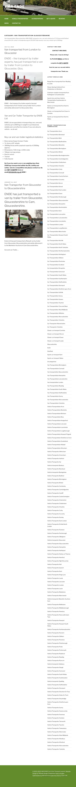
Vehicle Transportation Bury (55, 417)
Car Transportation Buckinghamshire (58, 155)
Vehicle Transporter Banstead (56, 469)
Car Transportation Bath (54, 138)
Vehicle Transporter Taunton (55, 725)
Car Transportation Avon (54, 131)
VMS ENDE (14, 6)
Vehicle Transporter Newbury (56, 611)
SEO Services (46, 775)
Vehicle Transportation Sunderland (57, 441)
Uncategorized (51, 361)
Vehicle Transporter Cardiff (55, 493)
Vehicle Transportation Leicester (57, 424)
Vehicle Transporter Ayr (54, 462)
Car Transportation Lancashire (56, 214)
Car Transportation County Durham (57, 176)
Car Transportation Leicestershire (57, 217)
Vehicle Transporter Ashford (55, 458)
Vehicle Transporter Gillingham (56, 536)
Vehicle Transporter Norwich (55, 633)
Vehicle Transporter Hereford (56, 557)
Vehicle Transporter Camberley (56, 486)
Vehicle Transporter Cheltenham (57, 503)
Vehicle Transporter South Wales (57, 674)
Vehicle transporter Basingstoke (56, 472)
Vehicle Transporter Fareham (56, 529)
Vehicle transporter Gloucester (56, 540)
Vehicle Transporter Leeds (55, 578)
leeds (49, 347)
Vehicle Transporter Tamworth (56, 721)
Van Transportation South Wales (56, 389)
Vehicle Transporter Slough (55, 667)
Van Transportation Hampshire (56, 375)
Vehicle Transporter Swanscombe (57, 711)
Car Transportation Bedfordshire (56, 141)
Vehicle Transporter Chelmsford (56, 500)
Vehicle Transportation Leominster (57, 427)
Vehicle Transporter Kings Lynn (56, 574)
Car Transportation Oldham (55, 258)
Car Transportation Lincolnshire (56, 221)
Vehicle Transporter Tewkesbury (56, 728)
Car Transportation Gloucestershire (57, 200)
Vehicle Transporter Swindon (55, 718)
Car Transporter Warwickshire (56, 323)
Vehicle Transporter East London (57, 521)
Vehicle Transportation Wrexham (57, 448)
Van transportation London (55, 382)
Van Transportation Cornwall (55, 368)
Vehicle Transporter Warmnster (56, 732)
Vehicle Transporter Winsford (56, 742)
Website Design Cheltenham (46, 773)
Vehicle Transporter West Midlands (57, 735)
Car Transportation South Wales (56, 275)
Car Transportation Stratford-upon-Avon (59, 289)
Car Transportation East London (56, 190)
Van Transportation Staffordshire (57, 393)
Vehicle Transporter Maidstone (56, 592)
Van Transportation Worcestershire (57, 399)
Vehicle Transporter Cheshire (56, 507)
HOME (6, 18)
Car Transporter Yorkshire (55, 327)
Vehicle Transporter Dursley (55, 517)
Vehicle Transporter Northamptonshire (58, 629)
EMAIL (60, 59)
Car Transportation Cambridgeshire (57, 159)
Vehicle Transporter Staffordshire (57, 684)
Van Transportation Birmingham (56, 365)
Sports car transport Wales (55, 358)
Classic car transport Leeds (55, 341)
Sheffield (50, 351)
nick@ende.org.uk (15, 172)
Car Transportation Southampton (57, 278)
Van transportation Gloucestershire (57, 372)
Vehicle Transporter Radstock (56, 653)
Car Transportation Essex (54, 193)
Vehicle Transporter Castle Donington (58, 496)
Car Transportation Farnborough (56, 197)
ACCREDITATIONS (37, 18)
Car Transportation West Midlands (57, 309)
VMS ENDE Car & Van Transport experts (53, 771)
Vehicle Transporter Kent (54, 571)
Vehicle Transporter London (55, 585)
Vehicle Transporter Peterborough (57, 643)
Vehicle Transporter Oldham (55, 636)
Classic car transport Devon (55, 334)
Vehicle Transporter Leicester (56, 581)
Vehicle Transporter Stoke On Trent (57, 695)
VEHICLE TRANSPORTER (20, 18)
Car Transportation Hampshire (56, 204)
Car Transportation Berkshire (56, 145)
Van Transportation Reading (55, 386)
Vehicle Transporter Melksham (56, 604)
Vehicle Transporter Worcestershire (57, 745)
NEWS (6, 23)
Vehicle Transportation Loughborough (58, 431)
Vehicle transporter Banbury (55, 465)
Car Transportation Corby (54, 169)
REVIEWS (62, 18)
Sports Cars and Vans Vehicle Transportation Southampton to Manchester (56, 100)
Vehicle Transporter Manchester (56, 595)
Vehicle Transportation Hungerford (57, 420)
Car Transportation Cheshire (55, 166)
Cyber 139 (64, 775)
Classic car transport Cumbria (56, 330)
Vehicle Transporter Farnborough (57, 533)
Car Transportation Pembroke (56, 261)
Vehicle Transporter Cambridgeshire (58, 489)
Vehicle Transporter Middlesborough (58, 608)
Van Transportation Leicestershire (57, 379)
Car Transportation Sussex (55, 299)
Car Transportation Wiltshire (55, 313)
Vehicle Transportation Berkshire (57, 410)
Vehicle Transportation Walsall (56, 444)
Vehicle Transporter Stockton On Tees (58, 691)
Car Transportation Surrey (55, 296)
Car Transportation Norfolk (55, 240)
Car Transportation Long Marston (57, 228)
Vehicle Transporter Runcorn (55, 660)
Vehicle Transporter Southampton (57, 678)
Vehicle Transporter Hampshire (56, 547)
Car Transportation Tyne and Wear (57, 306)
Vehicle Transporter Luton (55, 588)
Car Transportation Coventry (55, 179)
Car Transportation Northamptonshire (58, 251)
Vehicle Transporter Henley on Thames (58, 554)
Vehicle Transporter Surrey (55, 707)
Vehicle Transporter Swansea (56, 714)
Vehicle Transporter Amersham (56, 455)
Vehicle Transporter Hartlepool (56, 550)
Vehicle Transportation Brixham (56, 413)
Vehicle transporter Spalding (55, 681)
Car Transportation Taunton (55, 303)
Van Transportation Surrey (55, 396)
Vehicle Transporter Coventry (56, 514)
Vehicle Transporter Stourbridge (56, 698)
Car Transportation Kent (54, 211)
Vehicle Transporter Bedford (55, 476)
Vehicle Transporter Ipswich (55, 568)
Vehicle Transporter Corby (55, 510)
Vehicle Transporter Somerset (56, 671)
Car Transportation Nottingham (56, 254)
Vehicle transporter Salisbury (55, 664)
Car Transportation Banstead (56, 134)
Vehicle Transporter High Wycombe (57, 561)
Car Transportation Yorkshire (55, 320)
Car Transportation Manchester (56, 231)
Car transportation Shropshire (56, 268)
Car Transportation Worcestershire (57, 316)
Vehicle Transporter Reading (55, 657)
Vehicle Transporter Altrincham (56, 451)
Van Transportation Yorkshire (56, 403)
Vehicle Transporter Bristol (55, 482)
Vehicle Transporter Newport (55, 620)
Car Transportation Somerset (56, 271)
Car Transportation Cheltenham (56, 162)
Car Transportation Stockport (56, 285)
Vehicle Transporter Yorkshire (56, 749)
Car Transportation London (55, 224)
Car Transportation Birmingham (56, 148)
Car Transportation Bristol (55, 152)
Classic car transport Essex (55, 337)
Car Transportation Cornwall (55, 173)
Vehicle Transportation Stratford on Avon (59, 438)
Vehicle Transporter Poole (55, 646)
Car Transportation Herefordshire (57, 207)
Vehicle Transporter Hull (54, 564)
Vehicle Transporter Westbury (56, 738)
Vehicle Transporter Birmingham (57, 479)
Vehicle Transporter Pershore (56, 640)
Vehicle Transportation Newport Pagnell (59, 434)
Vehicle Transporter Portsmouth (56, 650)
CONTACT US (16, 23)
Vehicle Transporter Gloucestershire (58, 543)
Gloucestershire (52, 344)
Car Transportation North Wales (56, 244)
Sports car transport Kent (54, 354)
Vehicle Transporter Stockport (56, 688)
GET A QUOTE (51, 18)
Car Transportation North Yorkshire (57, 247)
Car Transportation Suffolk (55, 292)
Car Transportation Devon (55, 183)
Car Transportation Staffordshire (57, 282)
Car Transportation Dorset (55, 186)
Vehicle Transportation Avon (55, 406)
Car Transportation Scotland (55, 264)
